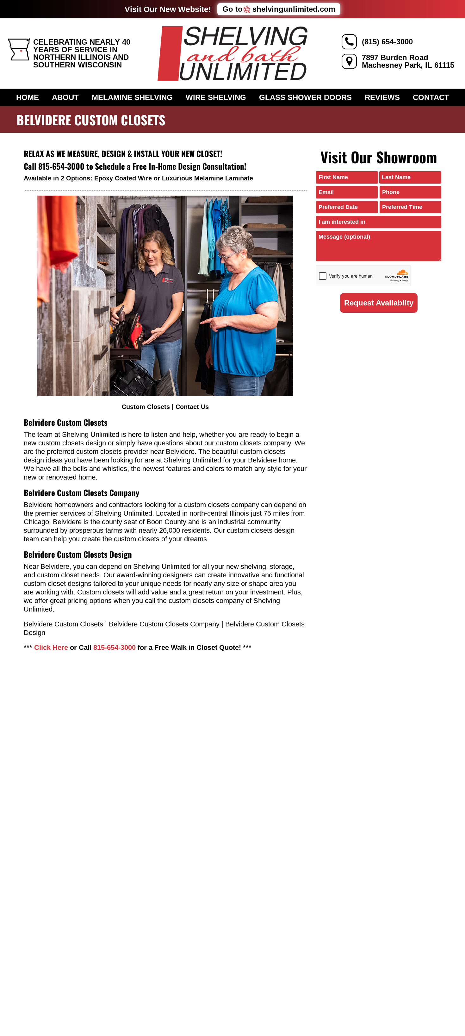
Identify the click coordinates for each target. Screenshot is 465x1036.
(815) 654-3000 (387, 41)
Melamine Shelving (132, 97)
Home (27, 97)
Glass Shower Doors (305, 97)
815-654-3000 (61, 166)
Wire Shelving (216, 97)
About (65, 97)
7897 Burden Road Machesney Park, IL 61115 (408, 61)
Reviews (382, 97)
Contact (431, 97)
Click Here (51, 647)
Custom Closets (146, 406)
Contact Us (192, 406)
